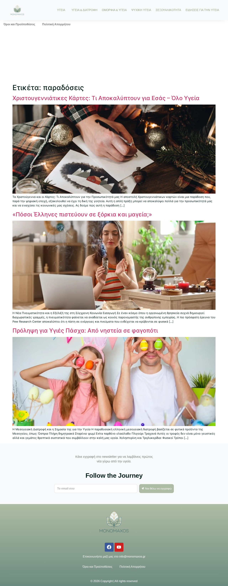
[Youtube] (119, 547)
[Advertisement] (114, 55)
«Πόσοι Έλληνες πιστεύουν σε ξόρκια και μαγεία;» (82, 214)
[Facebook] (109, 547)
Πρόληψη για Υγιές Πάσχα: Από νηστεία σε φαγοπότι (85, 330)
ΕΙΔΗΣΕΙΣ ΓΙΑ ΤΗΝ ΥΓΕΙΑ (202, 10)
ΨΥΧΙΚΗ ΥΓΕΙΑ (141, 10)
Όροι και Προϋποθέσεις (19, 24)
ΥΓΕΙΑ (61, 10)
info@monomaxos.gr (132, 556)
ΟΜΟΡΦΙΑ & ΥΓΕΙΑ (114, 10)
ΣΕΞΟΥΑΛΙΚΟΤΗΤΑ (168, 10)
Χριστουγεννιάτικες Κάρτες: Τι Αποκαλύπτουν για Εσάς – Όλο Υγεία (106, 98)
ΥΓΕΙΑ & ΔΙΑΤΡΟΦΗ (84, 10)
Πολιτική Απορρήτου (56, 24)
